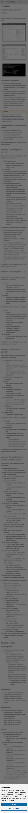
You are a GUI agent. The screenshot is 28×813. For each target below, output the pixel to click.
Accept (14, 804)
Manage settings (14, 808)
